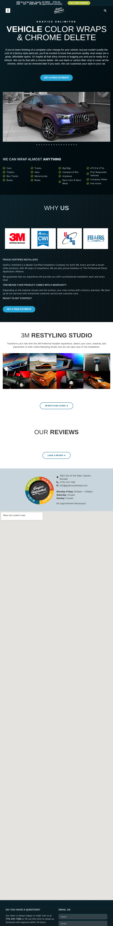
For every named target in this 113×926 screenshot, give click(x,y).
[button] (8, 10)
